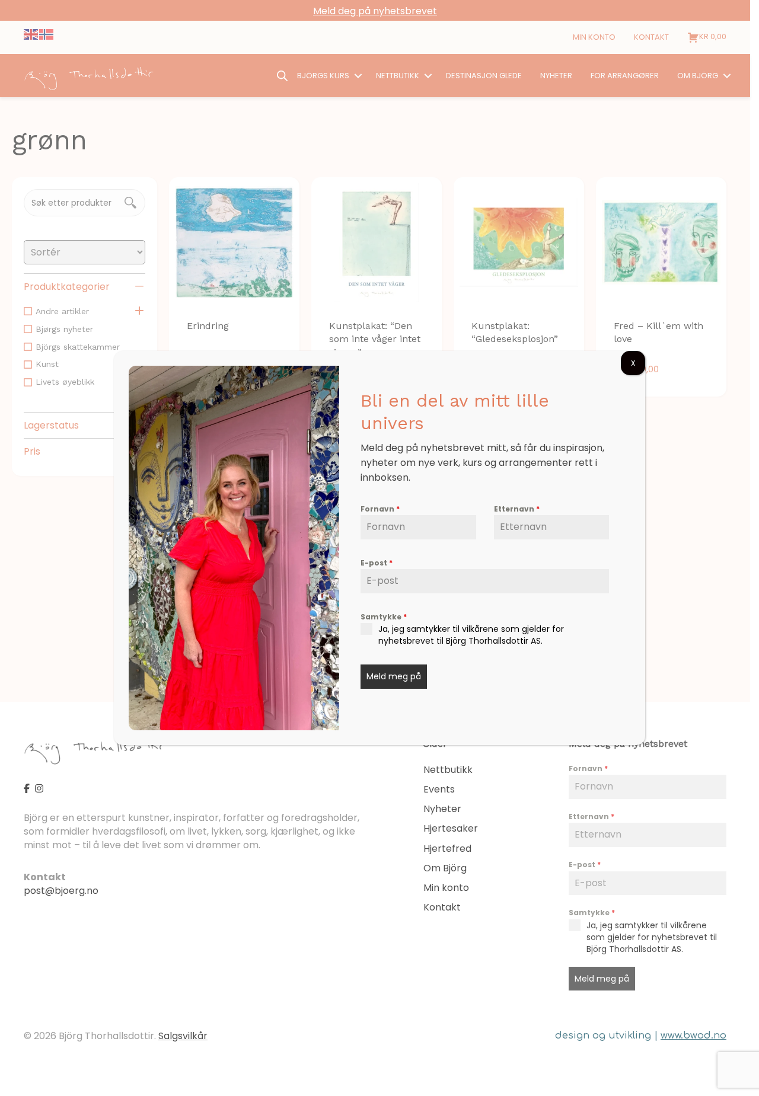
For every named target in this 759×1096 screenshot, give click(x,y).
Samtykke (384, 617)
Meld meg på (393, 676)
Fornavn (380, 509)
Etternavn (517, 509)
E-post (377, 563)
